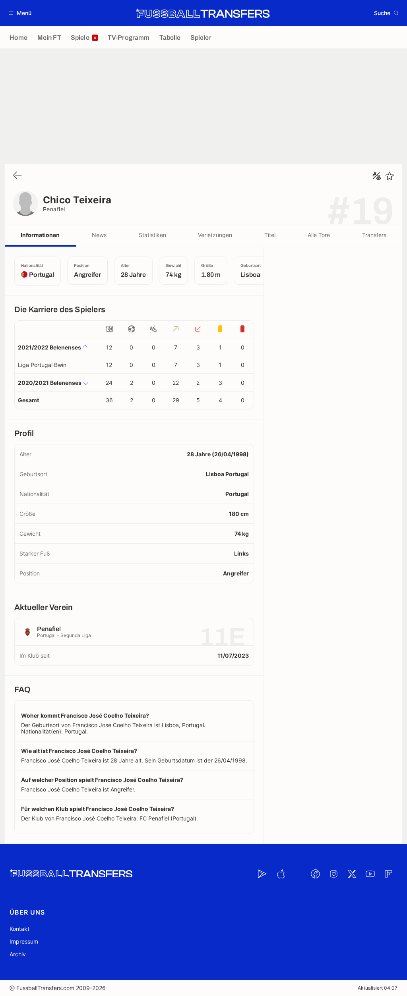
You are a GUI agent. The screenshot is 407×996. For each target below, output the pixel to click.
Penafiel (54, 209)
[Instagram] (333, 874)
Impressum (24, 941)
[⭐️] (389, 176)
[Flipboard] (388, 874)
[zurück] (17, 175)
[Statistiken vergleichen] (377, 176)
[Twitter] (352, 874)
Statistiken (152, 235)
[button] (20, 12)
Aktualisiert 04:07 (377, 988)
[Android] (262, 874)
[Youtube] (370, 874)
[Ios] (281, 874)
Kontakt (19, 928)
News (99, 235)
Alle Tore (319, 235)
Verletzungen (215, 235)
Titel (269, 235)
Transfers (374, 235)
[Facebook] (315, 874)
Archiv (18, 954)
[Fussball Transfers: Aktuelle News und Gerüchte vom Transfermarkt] (203, 13)
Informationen (40, 235)
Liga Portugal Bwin (42, 364)
